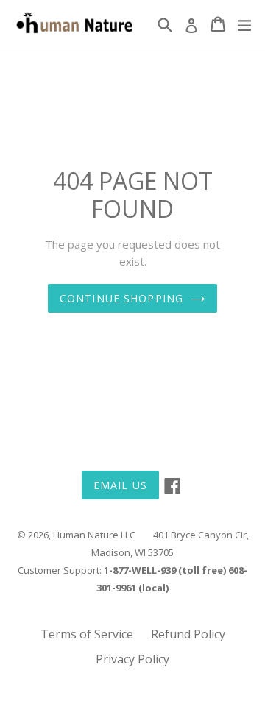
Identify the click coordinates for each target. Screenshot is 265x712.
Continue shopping (121, 298)
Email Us (120, 485)
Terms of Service (86, 634)
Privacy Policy (132, 659)
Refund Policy (188, 634)
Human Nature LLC (94, 534)
